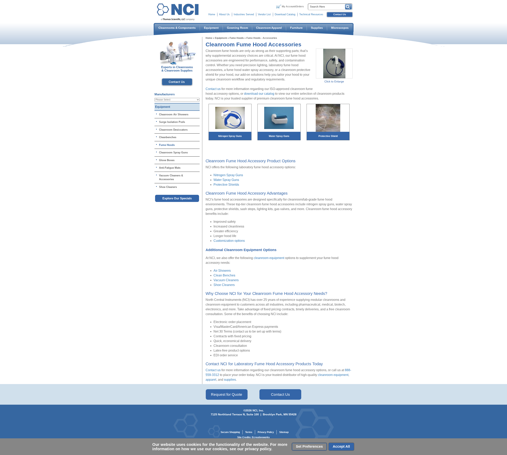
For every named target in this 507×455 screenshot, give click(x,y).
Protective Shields (226, 184)
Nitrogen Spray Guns (228, 175)
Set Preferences (309, 446)
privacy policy (258, 449)
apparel (211, 379)
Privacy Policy (266, 432)
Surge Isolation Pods (172, 121)
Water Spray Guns (226, 180)
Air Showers (222, 270)
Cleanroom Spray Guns (173, 152)
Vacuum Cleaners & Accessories (171, 177)
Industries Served (244, 14)
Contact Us (339, 14)
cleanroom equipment (269, 258)
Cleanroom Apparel (269, 27)
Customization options (229, 240)
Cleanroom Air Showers (173, 114)
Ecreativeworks (261, 437)
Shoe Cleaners (224, 285)
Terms (248, 432)
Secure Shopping (230, 432)
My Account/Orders (293, 6)
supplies (230, 379)
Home (211, 14)
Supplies (317, 27)
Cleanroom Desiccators (173, 129)
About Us (224, 14)
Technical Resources (311, 14)
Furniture (296, 27)
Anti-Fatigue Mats (169, 167)
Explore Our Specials (177, 198)
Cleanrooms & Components (177, 27)
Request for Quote (226, 394)
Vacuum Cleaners (226, 280)
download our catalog (259, 93)
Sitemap (284, 432)
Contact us (213, 89)
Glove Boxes (166, 160)
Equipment (211, 27)
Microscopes (340, 27)
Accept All (341, 446)
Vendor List (264, 14)
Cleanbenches (167, 137)
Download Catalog (285, 14)
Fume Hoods (237, 38)
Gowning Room (237, 27)
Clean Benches (224, 275)
